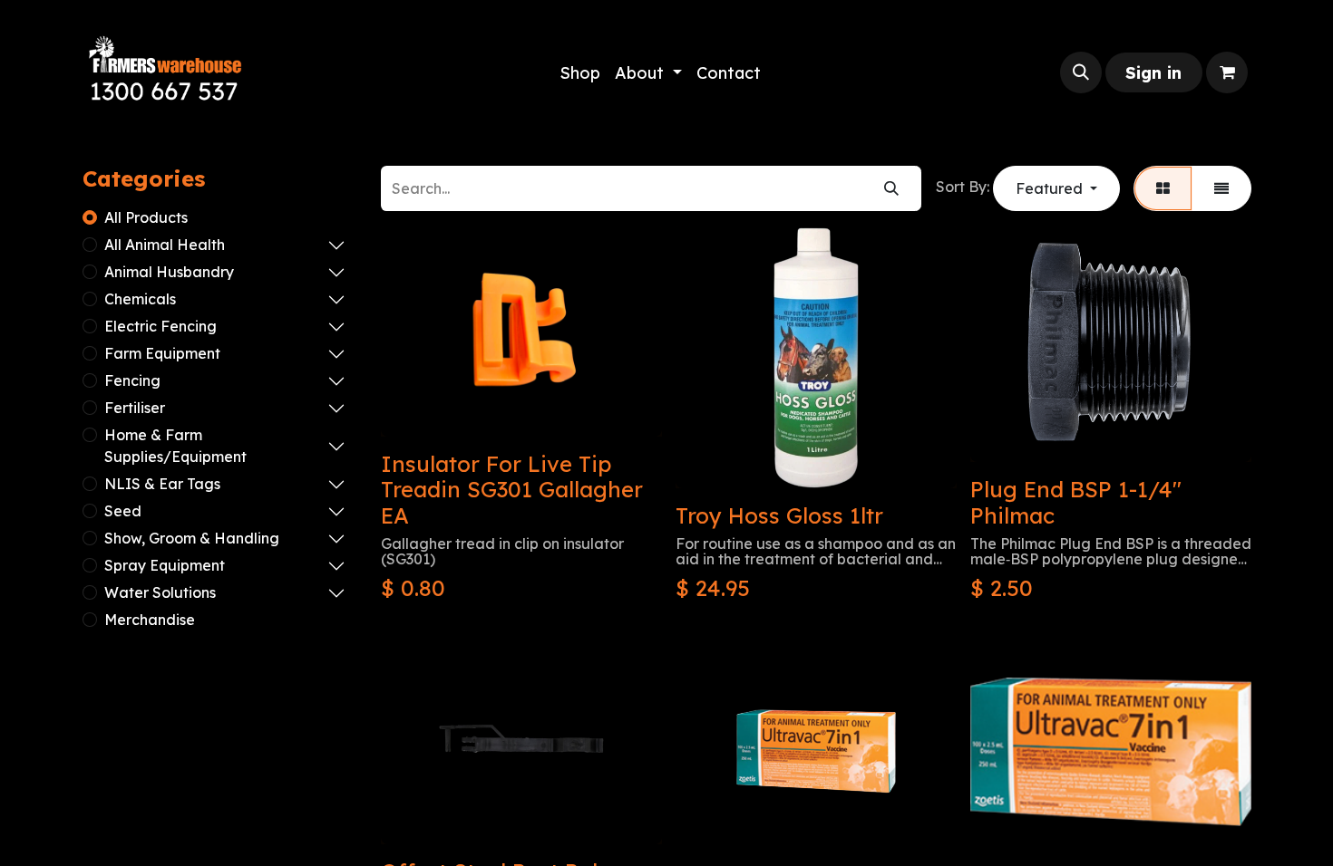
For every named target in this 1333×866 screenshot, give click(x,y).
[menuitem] (580, 72)
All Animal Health (164, 245)
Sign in (1153, 73)
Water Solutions (160, 592)
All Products (146, 217)
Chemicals (140, 299)
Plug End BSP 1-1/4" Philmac (1076, 502)
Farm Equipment (162, 353)
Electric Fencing (160, 326)
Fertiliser (134, 408)
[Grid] (1163, 188)
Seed (122, 511)
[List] (1221, 188)
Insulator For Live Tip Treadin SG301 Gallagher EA (512, 490)
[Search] (891, 188)
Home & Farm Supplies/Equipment (175, 446)
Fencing (132, 380)
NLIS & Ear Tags (162, 484)
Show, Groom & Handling (191, 538)
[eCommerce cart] (1227, 72)
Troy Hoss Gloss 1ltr (779, 515)
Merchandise (149, 620)
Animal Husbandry (169, 272)
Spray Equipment (164, 565)
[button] (1081, 72)
